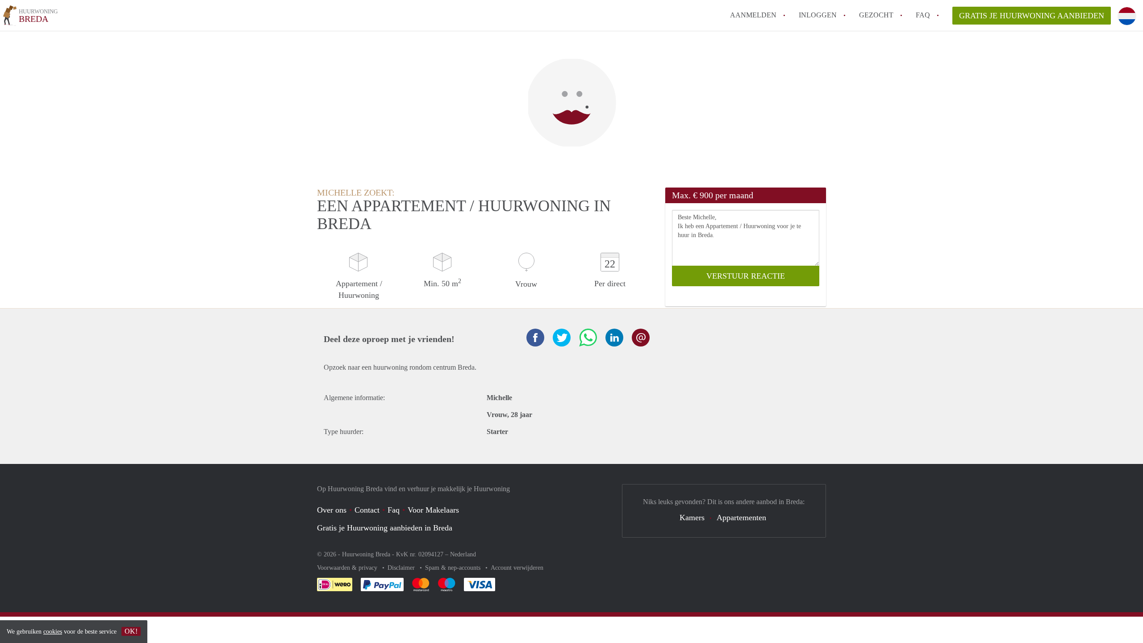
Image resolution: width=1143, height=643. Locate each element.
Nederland (463, 554)
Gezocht (876, 15)
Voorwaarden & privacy (348, 567)
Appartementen (741, 517)
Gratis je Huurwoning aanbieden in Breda (384, 527)
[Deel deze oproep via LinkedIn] (614, 338)
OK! (131, 631)
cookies (52, 631)
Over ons (331, 509)
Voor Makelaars (433, 509)
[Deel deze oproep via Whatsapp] (588, 338)
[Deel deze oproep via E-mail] (641, 338)
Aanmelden (753, 15)
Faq (394, 509)
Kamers (692, 517)
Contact (367, 509)
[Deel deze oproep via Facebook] (535, 338)
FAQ (923, 15)
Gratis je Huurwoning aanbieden (1031, 15)
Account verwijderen (517, 567)
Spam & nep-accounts (453, 567)
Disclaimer (402, 567)
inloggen (818, 15)
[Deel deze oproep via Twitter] (562, 338)
